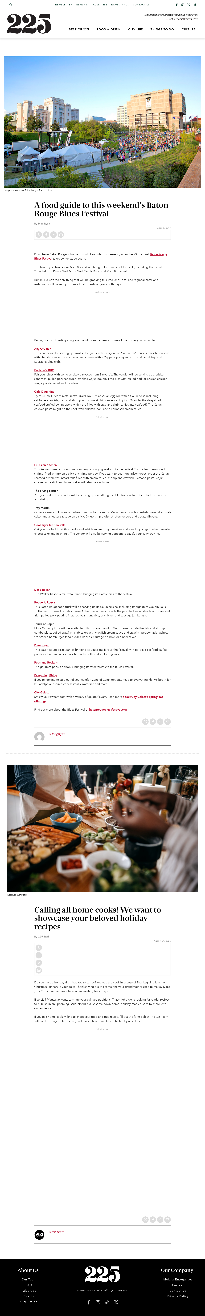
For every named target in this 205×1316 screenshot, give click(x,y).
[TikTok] (107, 1302)
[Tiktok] (195, 5)
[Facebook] (177, 5)
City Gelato (41, 692)
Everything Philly (45, 675)
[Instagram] (183, 5)
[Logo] (31, 24)
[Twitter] (189, 5)
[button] (26, 5)
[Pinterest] (53, 234)
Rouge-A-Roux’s (44, 602)
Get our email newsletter (183, 19)
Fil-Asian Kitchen (45, 465)
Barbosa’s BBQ (44, 370)
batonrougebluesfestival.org (108, 709)
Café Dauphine (44, 391)
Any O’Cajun (42, 348)
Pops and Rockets (46, 662)
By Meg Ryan (56, 734)
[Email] (61, 234)
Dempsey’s (41, 645)
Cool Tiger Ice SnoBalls (49, 525)
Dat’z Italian (42, 589)
